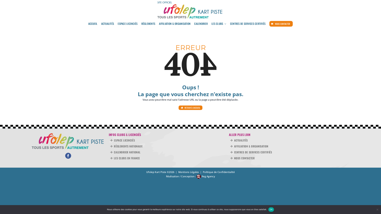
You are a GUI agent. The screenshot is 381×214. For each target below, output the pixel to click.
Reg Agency (208, 176)
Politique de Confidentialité (219, 172)
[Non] (377, 209)
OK (271, 209)
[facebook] (68, 156)
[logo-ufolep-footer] (68, 134)
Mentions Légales (188, 172)
